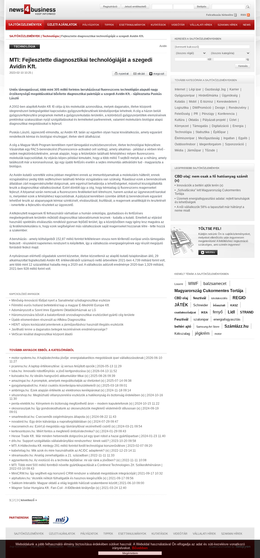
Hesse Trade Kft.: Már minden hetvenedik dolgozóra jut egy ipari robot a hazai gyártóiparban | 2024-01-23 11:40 (88, 436)
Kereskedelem (227, 101)
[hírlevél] (221, 15)
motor (218, 333)
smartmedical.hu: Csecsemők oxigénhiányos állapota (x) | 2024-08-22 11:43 (63, 417)
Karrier (234, 89)
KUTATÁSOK (158, 24)
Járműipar (194, 150)
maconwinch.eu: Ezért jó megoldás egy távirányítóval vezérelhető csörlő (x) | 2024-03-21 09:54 (76, 426)
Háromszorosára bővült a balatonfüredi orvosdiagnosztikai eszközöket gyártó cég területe (73, 315)
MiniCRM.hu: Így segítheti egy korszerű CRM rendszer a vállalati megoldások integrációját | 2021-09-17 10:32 (87, 473)
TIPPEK (109, 24)
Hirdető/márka (208, 95)
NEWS (247, 24)
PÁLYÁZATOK (91, 24)
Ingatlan (229, 138)
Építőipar (219, 132)
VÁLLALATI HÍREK (201, 24)
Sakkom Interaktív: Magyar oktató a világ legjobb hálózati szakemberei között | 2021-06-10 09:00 (77, 483)
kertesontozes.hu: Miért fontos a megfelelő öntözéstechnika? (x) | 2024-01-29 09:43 (68, 431)
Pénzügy (208, 114)
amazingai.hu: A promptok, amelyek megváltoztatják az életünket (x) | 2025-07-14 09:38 (71, 380)
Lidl (231, 312)
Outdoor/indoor (185, 144)
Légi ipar (195, 89)
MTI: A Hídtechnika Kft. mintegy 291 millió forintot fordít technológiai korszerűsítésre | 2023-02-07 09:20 (81, 446)
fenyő (218, 312)
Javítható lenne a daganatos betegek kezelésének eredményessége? (59, 329)
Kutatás (180, 101)
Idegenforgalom (210, 144)
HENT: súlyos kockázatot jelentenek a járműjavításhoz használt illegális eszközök (67, 324)
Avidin (163, 45)
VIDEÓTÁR (178, 24)
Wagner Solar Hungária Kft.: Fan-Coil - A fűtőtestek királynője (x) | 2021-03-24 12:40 (68, 488)
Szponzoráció (234, 144)
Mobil (193, 101)
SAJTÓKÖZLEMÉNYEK (25, 24)
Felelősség (182, 114)
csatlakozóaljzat (185, 312)
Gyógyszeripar (185, 95)
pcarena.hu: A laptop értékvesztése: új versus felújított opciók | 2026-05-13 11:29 (66, 366)
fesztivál (199, 298)
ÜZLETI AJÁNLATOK (62, 24)
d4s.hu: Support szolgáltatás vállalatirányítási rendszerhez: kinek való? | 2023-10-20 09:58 (73, 441)
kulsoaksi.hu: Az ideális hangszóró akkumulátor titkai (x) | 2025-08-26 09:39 (63, 376)
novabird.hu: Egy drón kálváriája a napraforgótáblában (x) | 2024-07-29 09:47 (64, 421)
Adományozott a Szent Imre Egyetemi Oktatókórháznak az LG (53, 310)
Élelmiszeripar (184, 138)
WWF (193, 283)
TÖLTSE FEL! (209, 229)
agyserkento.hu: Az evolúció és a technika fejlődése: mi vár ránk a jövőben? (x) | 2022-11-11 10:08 (79, 460)
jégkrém (202, 333)
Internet (180, 89)
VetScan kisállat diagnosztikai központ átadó (42, 334)
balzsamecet (215, 283)
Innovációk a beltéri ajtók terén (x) (200, 185)
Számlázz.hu (236, 326)
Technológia (50, 36)
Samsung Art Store (207, 326)
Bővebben (140, 548)
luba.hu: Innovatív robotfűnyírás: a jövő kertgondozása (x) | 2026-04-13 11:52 (64, 371)
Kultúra (180, 120)
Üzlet (232, 120)
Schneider (200, 305)
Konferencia (226, 114)
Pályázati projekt (214, 120)
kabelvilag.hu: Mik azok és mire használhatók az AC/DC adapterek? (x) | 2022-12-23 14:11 (73, 450)
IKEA (204, 312)
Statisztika (202, 132)
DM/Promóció (201, 107)
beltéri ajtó (182, 326)
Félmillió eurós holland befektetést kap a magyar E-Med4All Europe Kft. (60, 305)
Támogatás (200, 126)
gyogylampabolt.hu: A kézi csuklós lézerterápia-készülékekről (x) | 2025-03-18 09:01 (69, 385)
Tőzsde (210, 150)
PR (196, 114)
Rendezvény (237, 107)
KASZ (234, 305)
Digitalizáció (220, 126)
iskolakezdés (219, 298)
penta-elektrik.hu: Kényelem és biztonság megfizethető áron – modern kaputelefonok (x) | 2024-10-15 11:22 (85, 403)
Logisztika (182, 107)
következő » (29, 500)
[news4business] (32, 10)
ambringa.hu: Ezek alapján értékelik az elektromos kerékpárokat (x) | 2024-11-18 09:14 (71, 390)
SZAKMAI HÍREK (228, 24)
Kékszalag (182, 334)
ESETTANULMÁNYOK (132, 24)
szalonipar (200, 319)
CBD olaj (181, 298)
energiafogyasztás (227, 319)
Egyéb (242, 138)
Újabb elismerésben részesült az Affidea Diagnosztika (48, 320)
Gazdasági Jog (215, 89)
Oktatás (193, 120)
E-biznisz (206, 101)
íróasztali (219, 305)
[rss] (245, 15)
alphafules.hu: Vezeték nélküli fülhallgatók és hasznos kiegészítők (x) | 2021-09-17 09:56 (72, 478)
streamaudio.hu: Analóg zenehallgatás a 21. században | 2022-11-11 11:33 (63, 455)
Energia (238, 126)
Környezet (182, 126)
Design (220, 107)
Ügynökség (230, 95)
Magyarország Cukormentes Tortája (208, 291)
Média (179, 150)
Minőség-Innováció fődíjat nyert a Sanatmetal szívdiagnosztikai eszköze (60, 300)
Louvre (178, 283)
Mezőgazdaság (209, 138)
